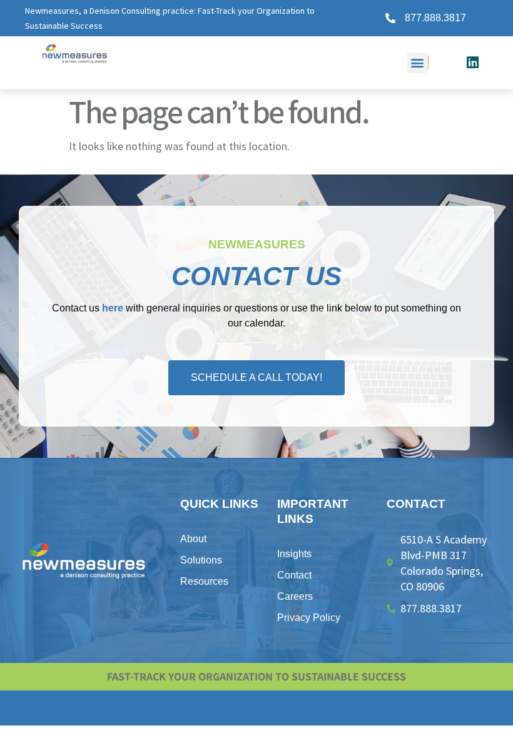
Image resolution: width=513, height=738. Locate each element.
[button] (417, 63)
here (112, 308)
